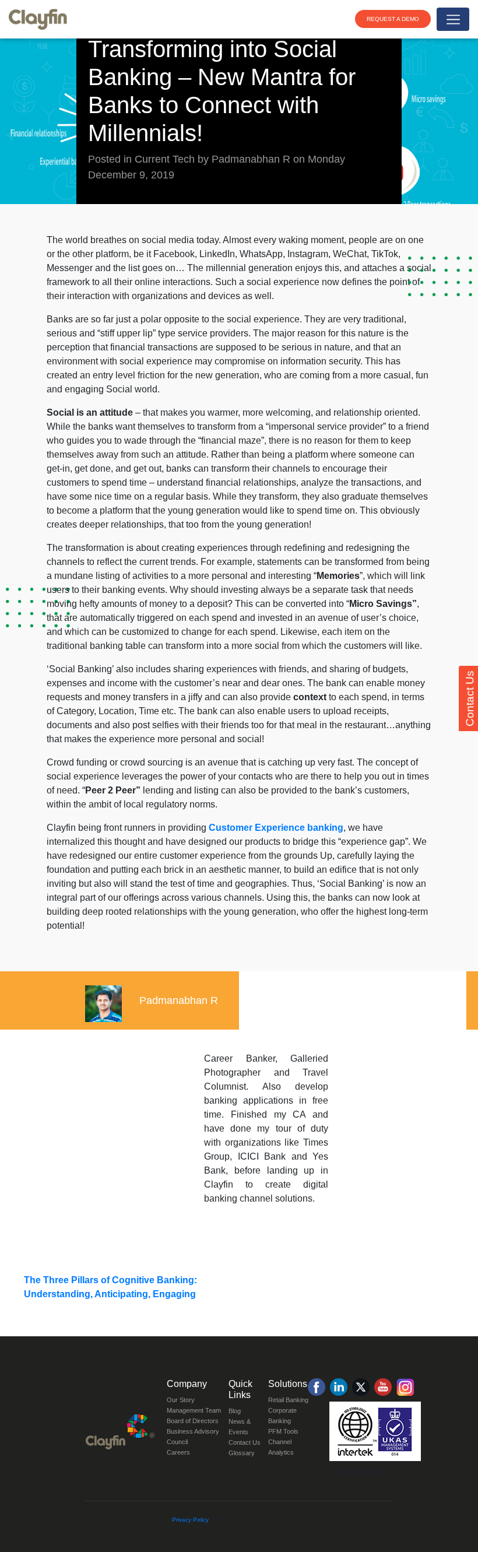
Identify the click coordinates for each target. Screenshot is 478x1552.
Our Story (181, 1399)
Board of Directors (193, 1420)
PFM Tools (283, 1431)
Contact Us (245, 1442)
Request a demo (393, 19)
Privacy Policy (190, 1519)
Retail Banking (288, 1399)
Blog (235, 1410)
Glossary (242, 1452)
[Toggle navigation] (453, 19)
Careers (178, 1452)
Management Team (194, 1410)
